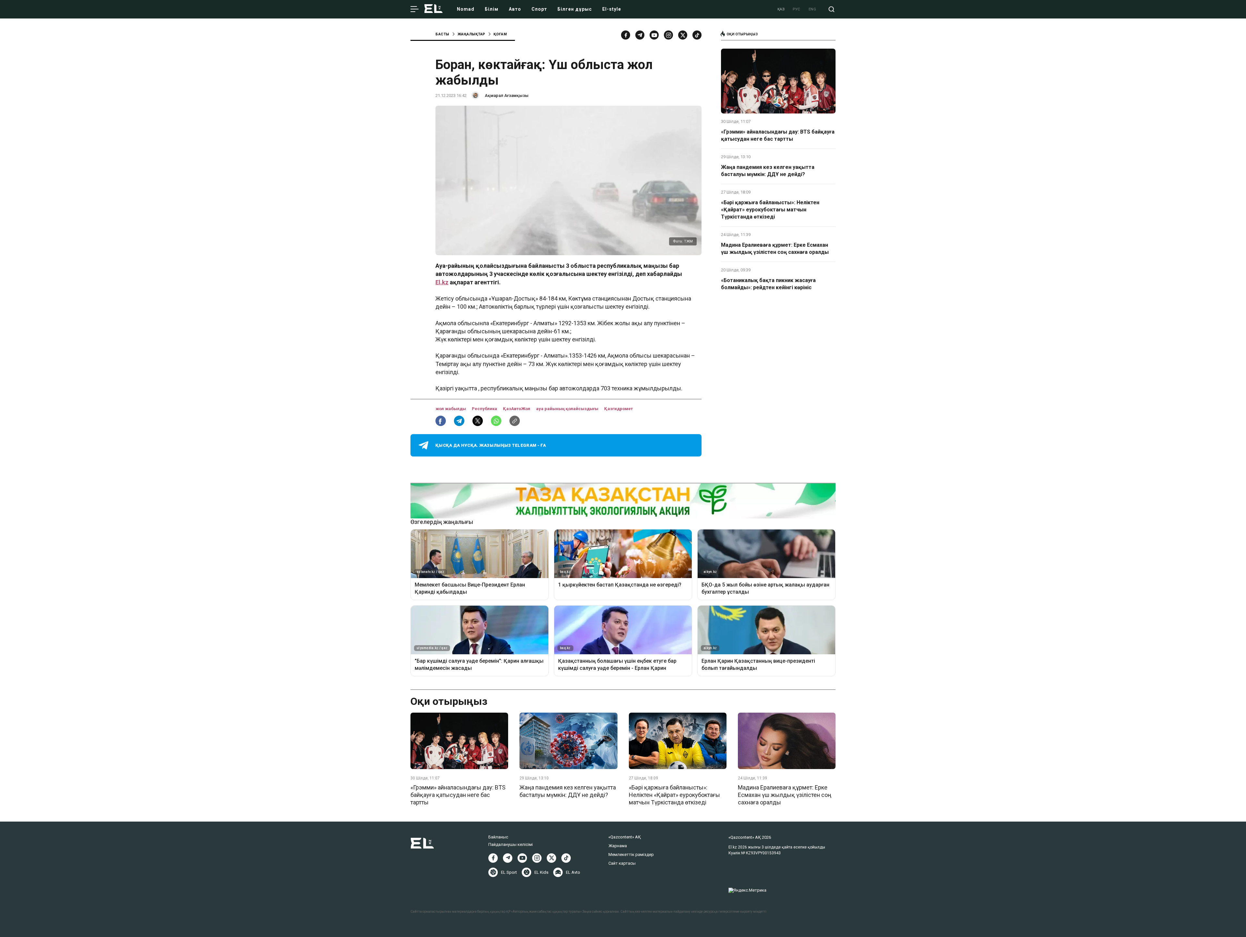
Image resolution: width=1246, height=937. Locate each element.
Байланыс (498, 837)
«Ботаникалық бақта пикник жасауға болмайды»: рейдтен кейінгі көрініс (768, 284)
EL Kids (541, 872)
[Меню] (414, 9)
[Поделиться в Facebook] (440, 421)
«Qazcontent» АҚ (624, 837)
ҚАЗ (781, 9)
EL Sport (509, 872)
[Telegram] (639, 35)
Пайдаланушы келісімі (510, 844)
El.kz (441, 282)
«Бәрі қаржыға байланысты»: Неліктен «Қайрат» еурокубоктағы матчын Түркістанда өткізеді (770, 209)
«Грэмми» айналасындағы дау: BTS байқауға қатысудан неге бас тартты (778, 135)
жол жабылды (451, 408)
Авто (515, 9)
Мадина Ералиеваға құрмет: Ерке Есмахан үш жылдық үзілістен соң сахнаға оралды (775, 248)
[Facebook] (625, 35)
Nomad (465, 9)
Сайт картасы (622, 863)
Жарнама (617, 845)
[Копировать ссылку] (514, 421)
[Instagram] (668, 35)
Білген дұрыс (574, 9)
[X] (551, 858)
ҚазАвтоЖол (517, 408)
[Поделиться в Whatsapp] (496, 421)
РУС (796, 9)
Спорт (539, 9)
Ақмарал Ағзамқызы (507, 95)
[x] (682, 35)
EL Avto (573, 872)
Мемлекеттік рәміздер (631, 854)
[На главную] (433, 9)
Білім (491, 9)
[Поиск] (831, 9)
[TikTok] (697, 35)
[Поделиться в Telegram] (459, 421)
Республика (485, 408)
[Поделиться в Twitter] (477, 421)
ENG (812, 9)
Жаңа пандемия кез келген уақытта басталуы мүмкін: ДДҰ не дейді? (767, 170)
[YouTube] (654, 35)
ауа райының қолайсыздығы (567, 408)
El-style (611, 9)
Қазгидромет (618, 408)
